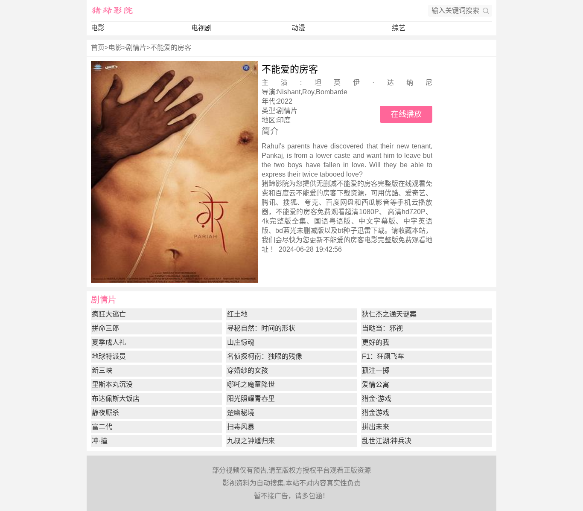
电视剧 (201, 28)
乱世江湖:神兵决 (386, 440)
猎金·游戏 (376, 398)
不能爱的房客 (170, 47)
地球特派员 (109, 356)
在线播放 (406, 114)
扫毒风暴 (240, 426)
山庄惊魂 (240, 342)
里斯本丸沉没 (112, 384)
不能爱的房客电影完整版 (360, 240)
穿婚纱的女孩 (247, 370)
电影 (98, 28)
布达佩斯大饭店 (116, 398)
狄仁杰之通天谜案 (389, 314)
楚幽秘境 (240, 412)
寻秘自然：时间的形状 (261, 328)
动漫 (298, 28)
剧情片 (136, 47)
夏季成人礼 (109, 342)
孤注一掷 (375, 370)
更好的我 (375, 342)
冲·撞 (100, 440)
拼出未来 (375, 426)
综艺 (398, 28)
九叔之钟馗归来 (251, 440)
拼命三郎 (105, 328)
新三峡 (102, 370)
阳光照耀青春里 (251, 398)
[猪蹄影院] (112, 10)
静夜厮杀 (105, 412)
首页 (98, 47)
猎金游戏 (375, 412)
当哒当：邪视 (382, 328)
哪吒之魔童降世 (251, 384)
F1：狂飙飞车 (383, 356)
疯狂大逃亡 (109, 314)
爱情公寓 (375, 384)
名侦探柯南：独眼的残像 (264, 356)
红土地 (237, 314)
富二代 (102, 426)
